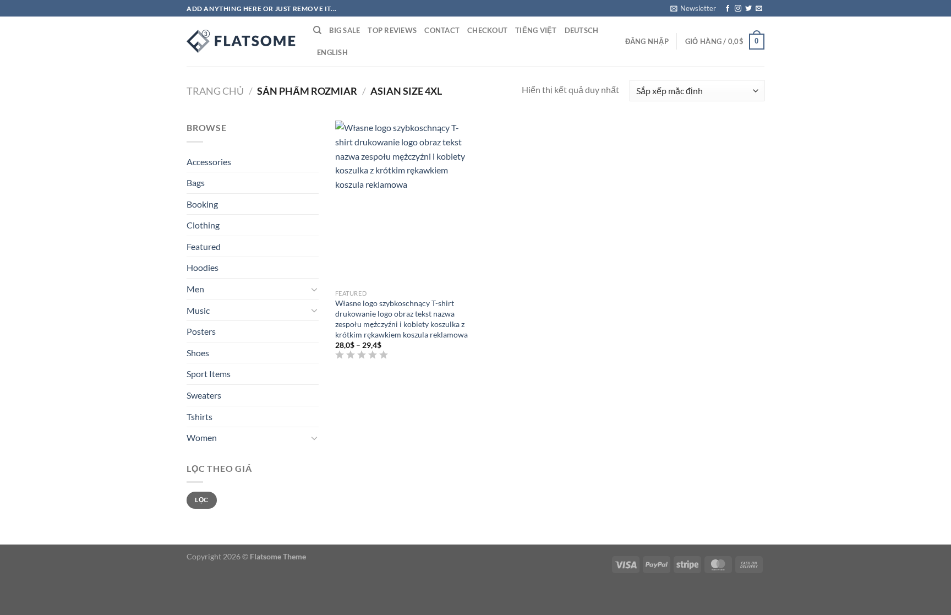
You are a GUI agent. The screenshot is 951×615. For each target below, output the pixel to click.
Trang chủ (215, 91)
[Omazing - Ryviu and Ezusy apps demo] (242, 41)
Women (202, 437)
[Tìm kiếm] (317, 30)
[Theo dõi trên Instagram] (738, 9)
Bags (196, 182)
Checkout (487, 30)
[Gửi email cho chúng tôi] (759, 9)
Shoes (198, 352)
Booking (202, 204)
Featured (204, 246)
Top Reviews (392, 30)
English (332, 52)
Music (198, 310)
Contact (442, 30)
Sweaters (204, 395)
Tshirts (199, 416)
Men (195, 289)
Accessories (209, 161)
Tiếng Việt (536, 30)
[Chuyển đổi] (314, 289)
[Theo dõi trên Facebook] (727, 9)
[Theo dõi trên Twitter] (748, 9)
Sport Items (209, 373)
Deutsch (582, 30)
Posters (201, 331)
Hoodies (202, 267)
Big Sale (344, 30)
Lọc (201, 500)
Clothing (203, 225)
